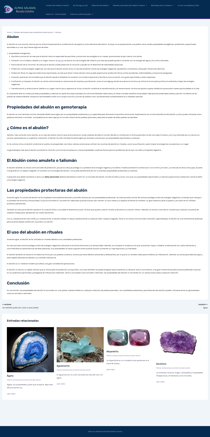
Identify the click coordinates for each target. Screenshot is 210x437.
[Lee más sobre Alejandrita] (129, 337)
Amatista (161, 364)
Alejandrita (112, 351)
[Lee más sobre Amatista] (179, 343)
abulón (61, 60)
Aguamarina (63, 366)
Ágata (10, 375)
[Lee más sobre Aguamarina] (80, 344)
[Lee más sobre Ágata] (30, 349)
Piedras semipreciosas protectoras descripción (24, 380)
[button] (146, 5)
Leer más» (11, 394)
